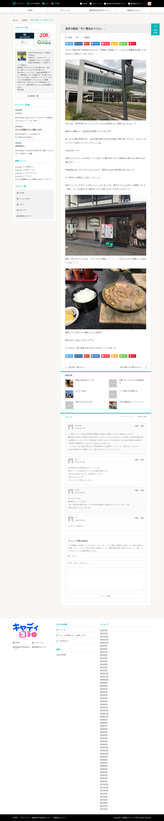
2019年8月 (103, 723)
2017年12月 (104, 784)
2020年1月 (103, 707)
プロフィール (65, 10)
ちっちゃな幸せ (24, 199)
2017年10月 (104, 790)
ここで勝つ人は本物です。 (129, 391)
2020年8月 (103, 686)
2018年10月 (104, 753)
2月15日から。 (20, 146)
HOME (30, 10)
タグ (46, 3)
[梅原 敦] (21, 60)
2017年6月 (103, 803)
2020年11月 (104, 676)
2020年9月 (103, 683)
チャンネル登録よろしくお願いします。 (29, 129)
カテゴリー (20, 3)
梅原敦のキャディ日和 (130, 818)
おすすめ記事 (35, 3)
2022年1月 (103, 633)
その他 (57, 3)
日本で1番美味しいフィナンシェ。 (132, 402)
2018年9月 (103, 756)
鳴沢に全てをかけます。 (85, 402)
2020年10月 (104, 679)
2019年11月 (104, 713)
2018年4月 (103, 772)
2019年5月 (103, 732)
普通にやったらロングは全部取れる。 (131, 381)
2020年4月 (103, 698)
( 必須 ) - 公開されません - (78, 563)
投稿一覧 (34, 96)
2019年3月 (103, 738)
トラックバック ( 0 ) (127, 416)
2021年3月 (103, 664)
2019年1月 (103, 744)
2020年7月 (103, 689)
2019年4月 (103, 735)
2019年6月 (103, 729)
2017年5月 (103, 806)
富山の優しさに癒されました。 (131, 367)
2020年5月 (103, 695)
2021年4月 (103, 661)
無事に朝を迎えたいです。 (86, 380)
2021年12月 (104, 636)
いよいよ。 (19, 113)
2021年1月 (103, 670)
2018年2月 (103, 778)
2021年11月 (104, 639)
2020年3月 (103, 701)
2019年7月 (103, 726)
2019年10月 (104, 716)
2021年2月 (103, 667)
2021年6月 (103, 655)
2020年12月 (104, 673)
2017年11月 (104, 787)
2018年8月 (103, 760)
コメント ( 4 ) (142, 416)
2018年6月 (103, 766)
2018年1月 (103, 781)
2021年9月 (103, 646)
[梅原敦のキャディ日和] (32, 630)
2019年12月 (104, 710)
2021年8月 (103, 649)
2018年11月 (104, 750)
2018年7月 (103, 763)
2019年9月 (103, 720)
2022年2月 (103, 630)
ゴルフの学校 (61, 654)
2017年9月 (103, 793)
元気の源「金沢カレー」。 (78, 367)
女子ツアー (23, 210)
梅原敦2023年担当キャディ (99, 10)
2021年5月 (103, 658)
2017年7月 (103, 800)
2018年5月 (103, 769)
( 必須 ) (71, 556)
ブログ (21, 204)
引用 (142, 425)
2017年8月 (103, 797)
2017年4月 (103, 809)
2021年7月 (103, 652)
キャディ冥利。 (81, 391)
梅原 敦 (87, 37)
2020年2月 (103, 704)
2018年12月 (104, 747)
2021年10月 (104, 643)
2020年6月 (103, 692)
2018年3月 (103, 775)
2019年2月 (103, 741)
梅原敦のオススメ (134, 10)
